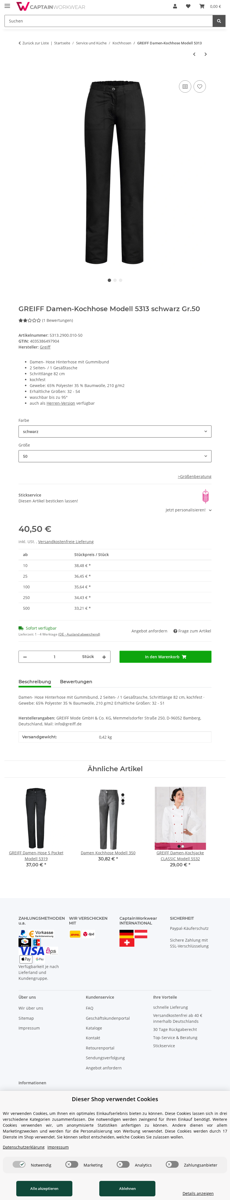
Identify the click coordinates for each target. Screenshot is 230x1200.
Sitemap (26, 1018)
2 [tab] (115, 280)
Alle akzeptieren (44, 1188)
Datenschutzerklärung (24, 1147)
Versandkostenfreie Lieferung (66, 541)
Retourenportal (100, 1048)
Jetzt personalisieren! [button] (186, 510)
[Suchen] (219, 21)
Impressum (29, 1028)
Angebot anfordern (104, 1068)
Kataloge (94, 1028)
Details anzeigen (198, 1193)
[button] (175, 6)
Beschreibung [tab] (35, 681)
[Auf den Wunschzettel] (200, 86)
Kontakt (93, 1037)
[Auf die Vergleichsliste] (185, 86)
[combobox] (115, 431)
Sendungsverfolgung (105, 1057)
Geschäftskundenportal (108, 1018)
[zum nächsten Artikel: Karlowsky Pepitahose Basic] (205, 54)
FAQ (89, 1008)
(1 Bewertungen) (57, 320)
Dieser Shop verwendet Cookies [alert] (115, 1099)
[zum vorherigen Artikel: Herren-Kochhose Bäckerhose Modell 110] (194, 54)
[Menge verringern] (25, 656)
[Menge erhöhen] (104, 656)
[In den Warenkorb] (23, 73)
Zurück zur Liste (35, 42)
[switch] (19, 1164)
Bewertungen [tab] (76, 681)
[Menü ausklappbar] (7, 3)
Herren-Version (61, 403)
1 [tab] (109, 280)
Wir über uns (31, 1008)
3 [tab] (120, 280)
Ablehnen (127, 1188)
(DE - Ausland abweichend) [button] (79, 634)
